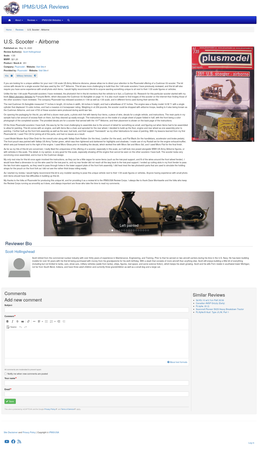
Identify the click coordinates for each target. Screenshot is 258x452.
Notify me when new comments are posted (27, 373)
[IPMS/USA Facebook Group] (13, 442)
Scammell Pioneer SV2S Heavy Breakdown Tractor (220, 309)
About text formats (178, 362)
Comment (9, 316)
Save (11, 401)
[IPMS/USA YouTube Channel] (6, 442)
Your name (9, 378)
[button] (129, 213)
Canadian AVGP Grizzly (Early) (210, 303)
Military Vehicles (24, 75)
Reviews (19, 29)
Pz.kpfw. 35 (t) (202, 306)
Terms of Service (67, 409)
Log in (251, 442)
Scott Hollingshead (32, 51)
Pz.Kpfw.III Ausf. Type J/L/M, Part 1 (212, 312)
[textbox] (96, 344)
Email (7, 389)
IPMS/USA (54, 432)
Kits (7, 75)
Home (9, 29)
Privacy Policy (49, 409)
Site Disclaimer (11, 432)
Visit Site (40, 66)
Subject (8, 305)
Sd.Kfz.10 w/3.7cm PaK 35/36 (210, 300)
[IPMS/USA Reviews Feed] (19, 442)
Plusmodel (20, 66)
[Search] (68, 20)
